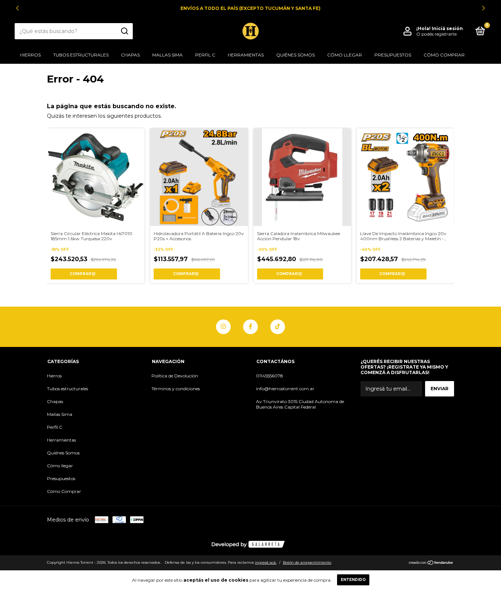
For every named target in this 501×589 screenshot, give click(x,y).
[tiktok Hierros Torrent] (277, 326)
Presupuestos (392, 55)
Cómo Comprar (444, 55)
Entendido (353, 579)
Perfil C (205, 55)
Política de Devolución (174, 375)
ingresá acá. (266, 562)
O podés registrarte (436, 34)
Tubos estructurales (81, 55)
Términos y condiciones (175, 388)
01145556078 (269, 375)
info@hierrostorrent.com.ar (285, 388)
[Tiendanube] (431, 563)
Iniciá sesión (447, 28)
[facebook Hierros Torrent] (250, 326)
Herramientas (246, 55)
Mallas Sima (167, 55)
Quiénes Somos (295, 55)
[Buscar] (124, 31)
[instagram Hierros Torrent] (223, 326)
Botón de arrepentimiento (307, 562)
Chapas (130, 55)
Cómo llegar (344, 55)
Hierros (30, 55)
